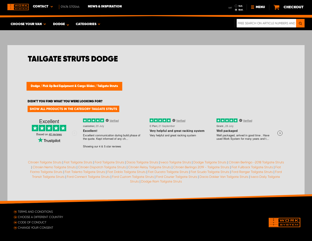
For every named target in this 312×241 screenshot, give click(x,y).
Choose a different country (40, 217)
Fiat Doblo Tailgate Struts (126, 172)
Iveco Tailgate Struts (175, 162)
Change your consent (35, 227)
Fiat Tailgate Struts (78, 162)
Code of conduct (32, 222)
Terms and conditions (35, 211)
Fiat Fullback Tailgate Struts (252, 167)
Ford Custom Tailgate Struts (133, 177)
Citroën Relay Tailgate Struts (149, 167)
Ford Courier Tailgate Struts (176, 177)
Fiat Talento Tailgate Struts (85, 172)
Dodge (36, 86)
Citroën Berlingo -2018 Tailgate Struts (256, 162)
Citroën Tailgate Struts (45, 162)
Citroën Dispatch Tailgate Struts (102, 167)
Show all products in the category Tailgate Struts (73, 109)
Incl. (241, 6)
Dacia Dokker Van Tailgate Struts (224, 177)
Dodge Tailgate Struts (209, 162)
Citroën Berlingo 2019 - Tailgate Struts (201, 167)
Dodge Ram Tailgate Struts (161, 181)
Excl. (241, 10)
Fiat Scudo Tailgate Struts (210, 172)
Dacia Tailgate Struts (142, 162)
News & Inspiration (105, 6)
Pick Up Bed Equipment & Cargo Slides (69, 86)
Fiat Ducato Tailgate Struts (168, 172)
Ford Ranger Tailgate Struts (252, 172)
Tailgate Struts (107, 86)
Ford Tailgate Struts (109, 162)
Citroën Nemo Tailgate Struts (54, 167)
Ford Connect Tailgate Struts (88, 177)
